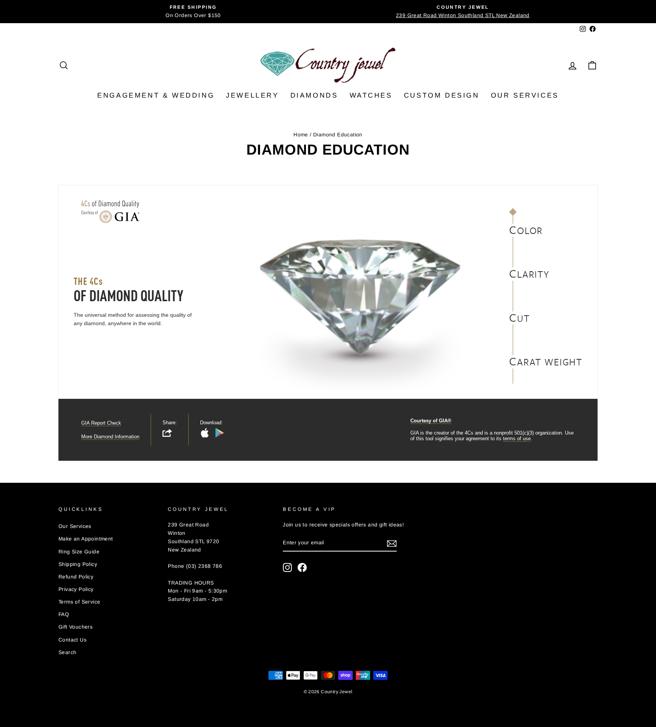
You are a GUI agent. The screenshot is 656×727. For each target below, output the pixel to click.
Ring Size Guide (78, 552)
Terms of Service (79, 602)
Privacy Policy (76, 589)
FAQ (63, 614)
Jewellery (252, 95)
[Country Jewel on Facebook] (302, 567)
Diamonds (314, 95)
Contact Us (72, 640)
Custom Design (441, 95)
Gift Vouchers (75, 627)
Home (300, 134)
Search (67, 652)
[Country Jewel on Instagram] (287, 567)
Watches (371, 95)
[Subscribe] (392, 543)
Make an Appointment (85, 539)
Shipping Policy (77, 564)
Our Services (525, 95)
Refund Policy (75, 577)
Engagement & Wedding (155, 95)
